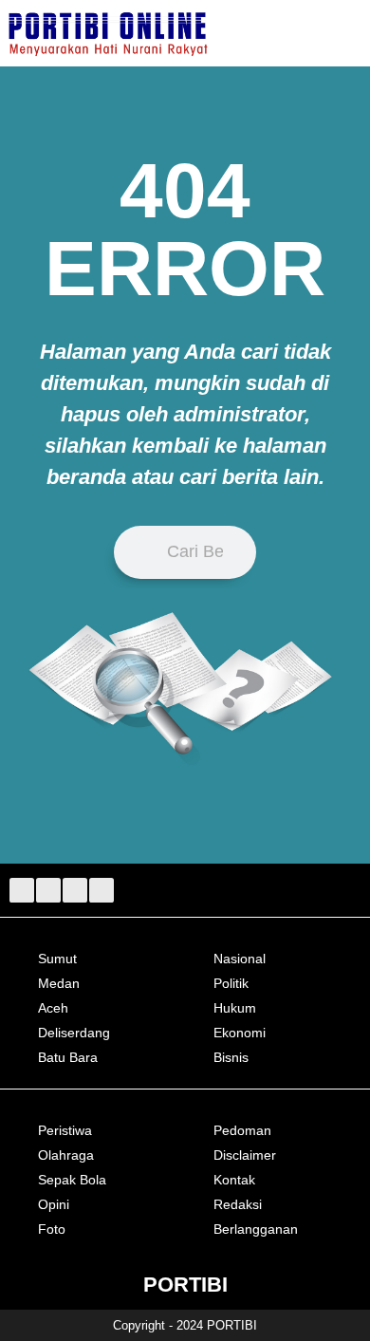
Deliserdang (74, 1032)
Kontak (234, 1179)
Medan (59, 983)
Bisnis (231, 1057)
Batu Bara (68, 1057)
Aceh (53, 1007)
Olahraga (66, 1155)
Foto (51, 1229)
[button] (350, 33)
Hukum (234, 1007)
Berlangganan (255, 1229)
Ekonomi (239, 1032)
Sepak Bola (72, 1179)
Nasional (239, 958)
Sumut (57, 958)
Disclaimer (244, 1155)
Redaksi (237, 1204)
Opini (53, 1204)
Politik (231, 983)
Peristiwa (65, 1130)
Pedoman (242, 1130)
